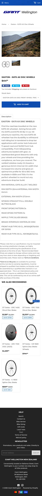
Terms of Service (21, 435)
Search (21, 416)
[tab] (6, 116)
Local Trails (21, 429)
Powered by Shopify (30, 488)
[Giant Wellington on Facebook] (18, 485)
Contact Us (21, 419)
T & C (21, 432)
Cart (38, 3)
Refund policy (21, 437)
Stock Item (6, 93)
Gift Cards (21, 427)
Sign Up (36, 453)
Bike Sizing (21, 424)
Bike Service (21, 421)
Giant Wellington (14, 488)
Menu (6, 3)
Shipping (15, 89)
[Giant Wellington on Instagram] (22, 485)
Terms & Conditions (31, 258)
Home (4, 24)
